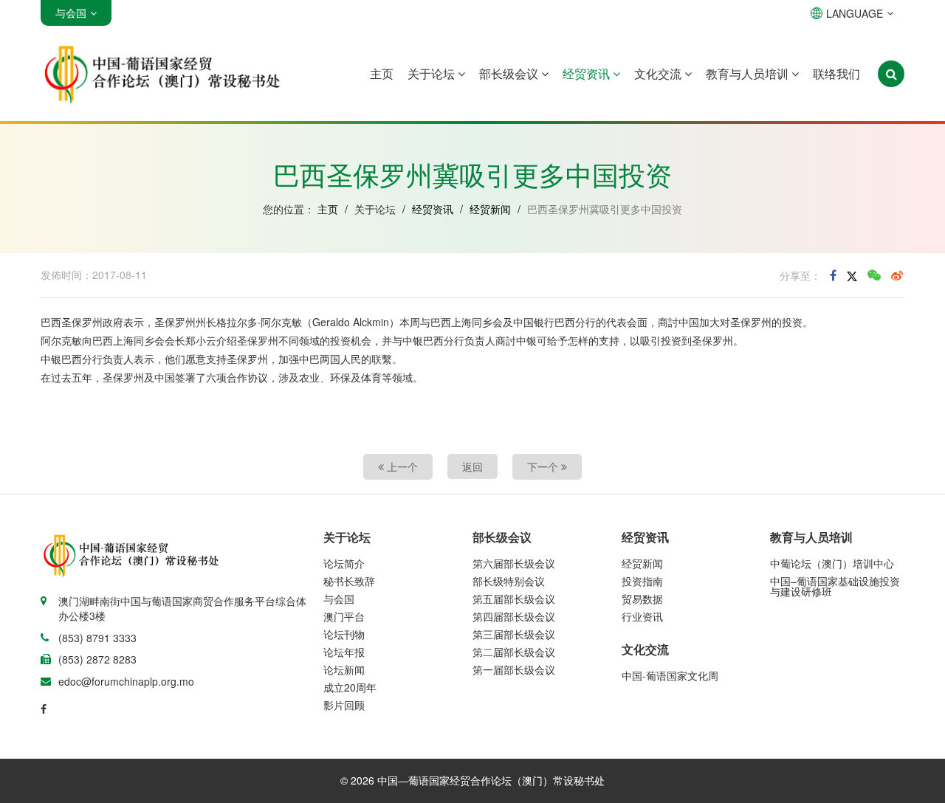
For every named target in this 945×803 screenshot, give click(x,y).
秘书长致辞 (349, 580)
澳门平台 (344, 616)
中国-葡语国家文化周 (670, 675)
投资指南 (642, 580)
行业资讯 (642, 616)
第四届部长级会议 (513, 616)
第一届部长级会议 (513, 669)
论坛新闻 (344, 669)
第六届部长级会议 (513, 563)
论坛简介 (344, 563)
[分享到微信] (874, 275)
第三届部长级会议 (513, 634)
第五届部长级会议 (513, 598)
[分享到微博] (897, 275)
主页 (382, 73)
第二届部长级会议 (513, 651)
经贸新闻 (490, 208)
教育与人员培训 (748, 73)
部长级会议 (510, 73)
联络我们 (836, 73)
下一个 (544, 466)
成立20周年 (350, 687)
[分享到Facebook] (833, 275)
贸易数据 (642, 598)
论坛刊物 (344, 634)
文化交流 (659, 73)
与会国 (338, 598)
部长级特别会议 (508, 580)
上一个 (401, 466)
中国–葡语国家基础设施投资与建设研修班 (835, 586)
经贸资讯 (588, 73)
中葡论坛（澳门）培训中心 (832, 563)
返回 (472, 466)
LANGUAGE (854, 13)
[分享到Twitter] (852, 275)
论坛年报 (344, 651)
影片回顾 (344, 704)
